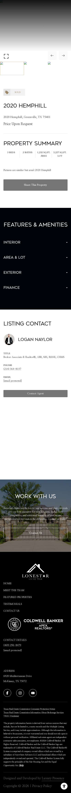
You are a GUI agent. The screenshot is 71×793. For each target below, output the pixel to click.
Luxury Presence (53, 778)
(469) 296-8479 (12, 645)
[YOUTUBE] (33, 693)
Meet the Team (13, 590)
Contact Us (35, 533)
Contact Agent (35, 393)
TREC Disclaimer (11, 716)
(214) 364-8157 (12, 369)
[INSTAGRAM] (20, 693)
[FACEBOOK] (7, 693)
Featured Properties (17, 597)
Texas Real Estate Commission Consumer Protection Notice (29, 709)
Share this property (35, 185)
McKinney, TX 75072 (15, 681)
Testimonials (12, 604)
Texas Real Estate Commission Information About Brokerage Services (33, 713)
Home (7, 583)
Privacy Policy (42, 786)
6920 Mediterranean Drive (17, 676)
